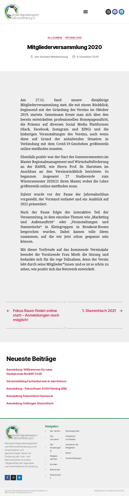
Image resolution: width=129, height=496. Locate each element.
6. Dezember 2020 (88, 56)
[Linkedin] (121, 11)
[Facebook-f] (7, 477)
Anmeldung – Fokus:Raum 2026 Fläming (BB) (36, 388)
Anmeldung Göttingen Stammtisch (29, 403)
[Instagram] (108, 11)
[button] (85, 11)
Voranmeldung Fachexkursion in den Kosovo (36, 381)
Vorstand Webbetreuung (53, 56)
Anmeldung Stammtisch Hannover (29, 396)
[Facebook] (115, 11)
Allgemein (55, 37)
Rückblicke (73, 37)
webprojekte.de (116, 491)
